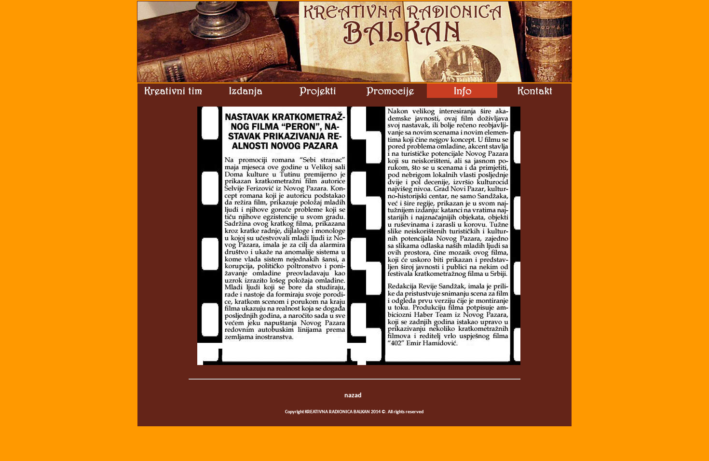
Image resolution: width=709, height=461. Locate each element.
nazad (353, 395)
